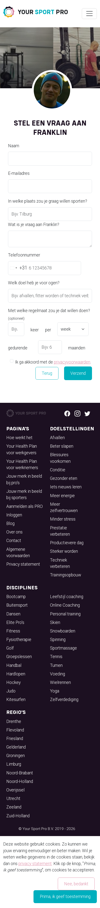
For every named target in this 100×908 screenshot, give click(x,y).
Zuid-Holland (18, 815)
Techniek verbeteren (60, 563)
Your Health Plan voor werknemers (22, 464)
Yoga (54, 691)
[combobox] (17, 268)
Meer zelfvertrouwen (64, 507)
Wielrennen (60, 682)
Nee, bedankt (76, 883)
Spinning (58, 639)
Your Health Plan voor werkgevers (21, 449)
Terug (47, 373)
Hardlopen (15, 673)
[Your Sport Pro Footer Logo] (26, 412)
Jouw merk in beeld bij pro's (24, 479)
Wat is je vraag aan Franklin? (33, 224)
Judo (11, 691)
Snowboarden (62, 631)
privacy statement (35, 863)
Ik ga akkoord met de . (53, 362)
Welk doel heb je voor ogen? (33, 282)
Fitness (13, 631)
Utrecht (13, 798)
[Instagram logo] (77, 413)
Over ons (14, 532)
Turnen (56, 665)
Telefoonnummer (24, 255)
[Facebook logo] (67, 413)
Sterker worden (64, 551)
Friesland (14, 738)
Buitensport (17, 605)
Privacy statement (23, 564)
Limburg (13, 764)
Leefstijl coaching (66, 596)
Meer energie (62, 495)
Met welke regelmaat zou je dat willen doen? (49, 314)
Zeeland (13, 807)
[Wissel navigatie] (89, 13)
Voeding (57, 673)
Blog (10, 523)
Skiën (55, 622)
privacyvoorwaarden (72, 362)
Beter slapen (61, 446)
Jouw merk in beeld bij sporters (24, 494)
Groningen (15, 755)
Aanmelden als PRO (24, 506)
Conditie (57, 469)
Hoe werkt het (19, 437)
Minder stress (62, 519)
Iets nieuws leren (66, 486)
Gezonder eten (63, 478)
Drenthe (13, 721)
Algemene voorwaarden (18, 552)
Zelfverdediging (64, 699)
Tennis (56, 656)
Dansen (13, 614)
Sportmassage (63, 648)
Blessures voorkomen (60, 458)
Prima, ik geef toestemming (65, 896)
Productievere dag (66, 542)
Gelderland (16, 747)
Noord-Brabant (19, 772)
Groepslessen (19, 656)
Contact (13, 540)
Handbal (13, 665)
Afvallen (57, 437)
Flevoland (15, 730)
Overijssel (15, 790)
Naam (13, 145)
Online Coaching (65, 605)
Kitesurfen (15, 699)
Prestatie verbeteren (60, 531)
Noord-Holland (19, 781)
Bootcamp (16, 596)
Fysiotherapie (18, 639)
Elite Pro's (15, 622)
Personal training (65, 614)
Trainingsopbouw (65, 574)
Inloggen (14, 515)
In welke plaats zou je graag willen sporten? (47, 201)
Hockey (13, 682)
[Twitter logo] (87, 413)
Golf (10, 648)
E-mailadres (19, 173)
